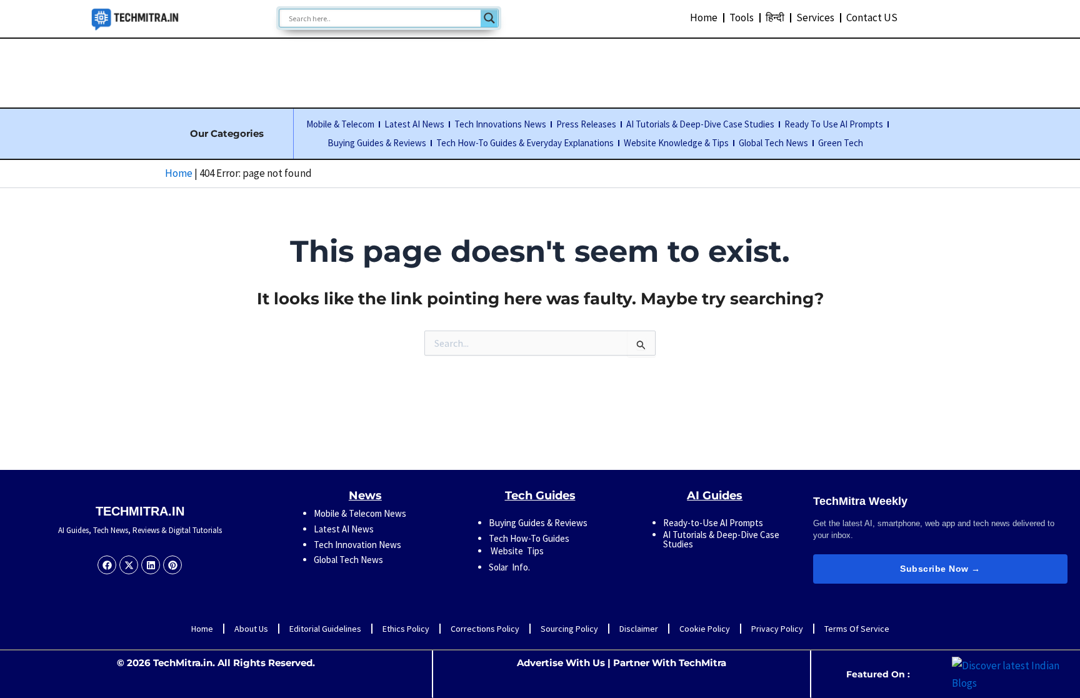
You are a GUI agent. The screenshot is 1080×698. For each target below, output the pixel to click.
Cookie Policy (704, 628)
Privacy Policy (777, 628)
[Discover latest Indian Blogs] (1013, 673)
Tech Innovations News (500, 124)
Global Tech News (773, 143)
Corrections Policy (485, 628)
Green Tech (840, 143)
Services (815, 17)
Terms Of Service (856, 628)
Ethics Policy (405, 628)
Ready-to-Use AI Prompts (713, 523)
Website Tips (516, 551)
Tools (741, 17)
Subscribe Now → (940, 569)
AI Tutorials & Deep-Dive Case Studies (700, 124)
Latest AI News (414, 124)
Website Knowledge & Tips (676, 143)
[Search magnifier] (489, 18)
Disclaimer (638, 628)
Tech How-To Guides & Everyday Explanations (525, 143)
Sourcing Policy (569, 628)
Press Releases (586, 124)
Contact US (872, 17)
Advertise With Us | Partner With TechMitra (621, 663)
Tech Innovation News (357, 545)
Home (704, 17)
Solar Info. (509, 567)
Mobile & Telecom (340, 124)
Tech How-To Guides (529, 538)
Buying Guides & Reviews (377, 143)
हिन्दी (775, 17)
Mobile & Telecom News (360, 513)
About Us (251, 628)
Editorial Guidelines (325, 628)
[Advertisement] (540, 70)
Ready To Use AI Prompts (833, 124)
